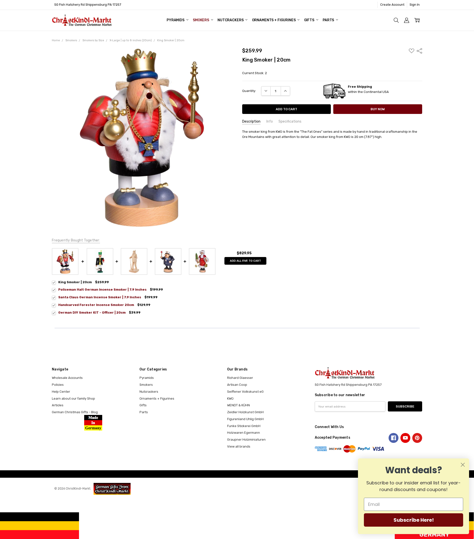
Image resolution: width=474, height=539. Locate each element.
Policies (58, 385)
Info (269, 121)
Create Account (392, 4)
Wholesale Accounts (67, 378)
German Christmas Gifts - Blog (75, 412)
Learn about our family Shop (73, 398)
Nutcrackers (230, 20)
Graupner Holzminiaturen (246, 439)
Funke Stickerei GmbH (243, 426)
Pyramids (176, 20)
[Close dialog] (462, 464)
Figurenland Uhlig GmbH (245, 419)
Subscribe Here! (414, 520)
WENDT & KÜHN (238, 405)
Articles (57, 405)
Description (251, 121)
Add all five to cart (245, 260)
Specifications (289, 121)
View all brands (238, 446)
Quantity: (249, 91)
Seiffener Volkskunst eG (245, 391)
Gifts (309, 20)
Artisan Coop (237, 385)
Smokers (201, 20)
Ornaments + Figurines (274, 20)
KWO (230, 398)
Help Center (61, 391)
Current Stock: (254, 73)
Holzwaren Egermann (243, 432)
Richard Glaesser (240, 378)
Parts (329, 20)
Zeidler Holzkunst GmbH (245, 412)
